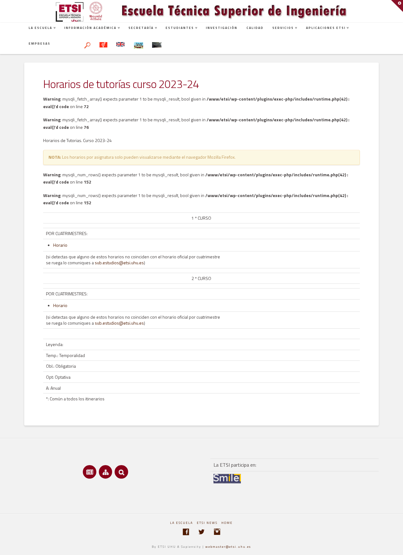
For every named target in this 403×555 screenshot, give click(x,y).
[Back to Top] (394, 546)
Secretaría (141, 27)
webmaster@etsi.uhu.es (228, 546)
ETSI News (207, 522)
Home (227, 522)
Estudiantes (180, 27)
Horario (60, 245)
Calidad (255, 27)
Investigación (221, 27)
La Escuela (40, 27)
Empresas (39, 43)
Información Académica (90, 27)
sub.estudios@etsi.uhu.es (119, 262)
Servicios (283, 27)
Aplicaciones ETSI (326, 27)
